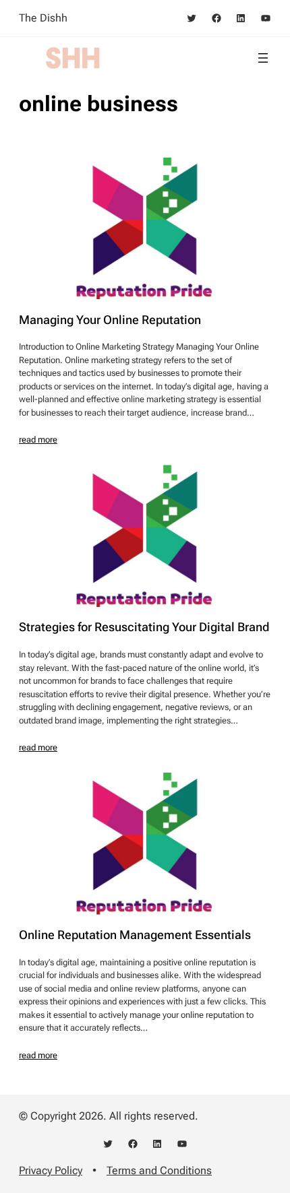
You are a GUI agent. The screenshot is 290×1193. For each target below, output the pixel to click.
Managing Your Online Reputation (110, 320)
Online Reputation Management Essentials (135, 935)
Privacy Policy (50, 1170)
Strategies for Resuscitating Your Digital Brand (144, 627)
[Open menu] (263, 58)
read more (38, 439)
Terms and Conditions (159, 1170)
